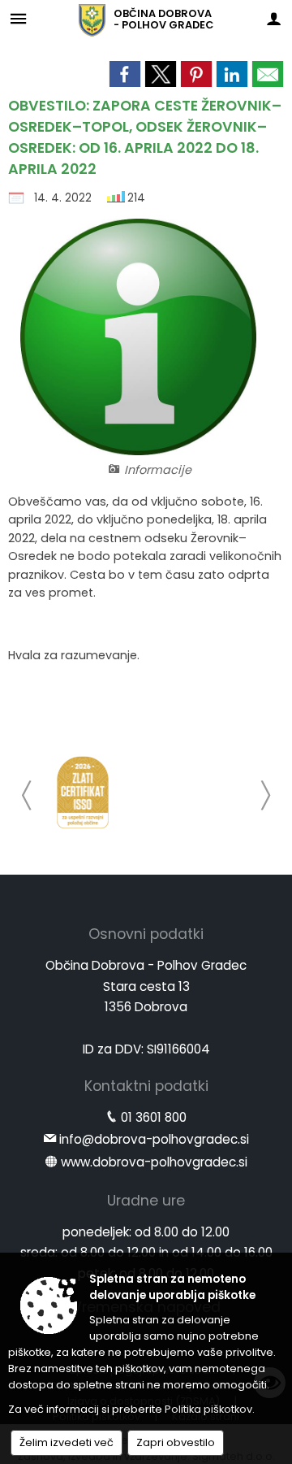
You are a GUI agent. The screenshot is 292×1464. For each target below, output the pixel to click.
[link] (125, 74)
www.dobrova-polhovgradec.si (154, 1162)
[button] (27, 795)
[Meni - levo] (18, 18)
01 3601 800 (154, 1117)
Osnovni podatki (146, 934)
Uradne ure (146, 1200)
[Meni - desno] (273, 18)
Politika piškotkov (208, 1409)
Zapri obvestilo (175, 1442)
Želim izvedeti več (66, 1442)
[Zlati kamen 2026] (83, 792)
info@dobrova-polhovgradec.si (154, 1139)
